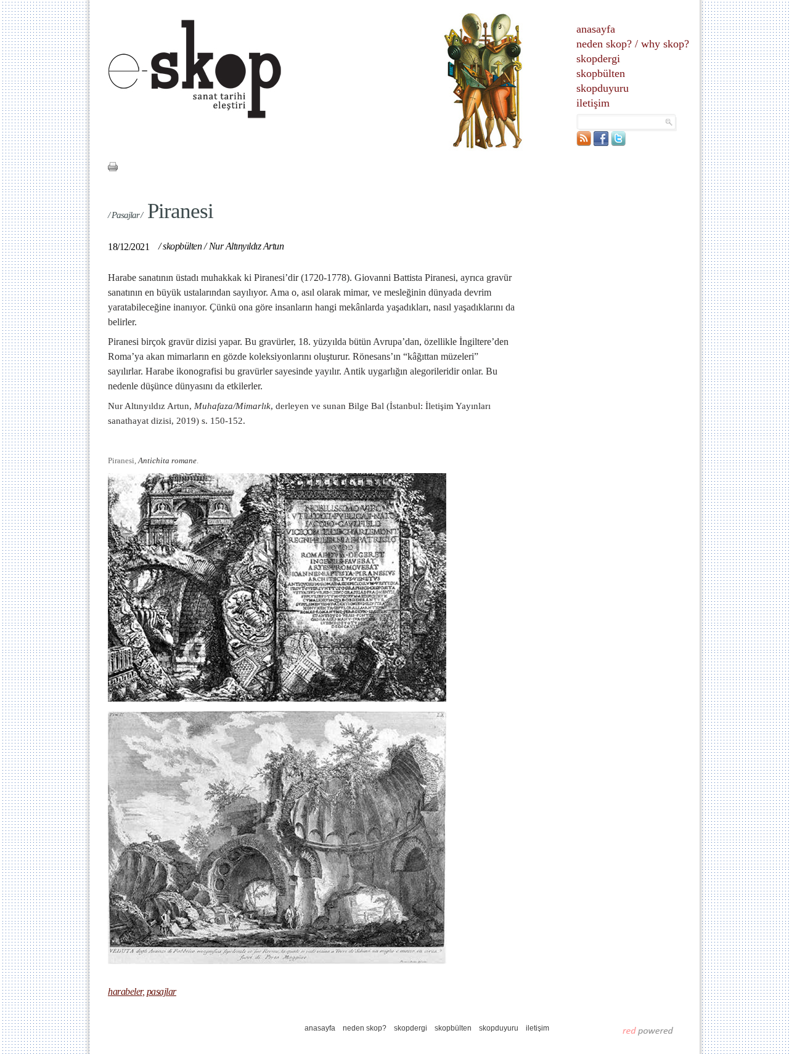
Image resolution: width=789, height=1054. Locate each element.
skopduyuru (602, 88)
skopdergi (598, 58)
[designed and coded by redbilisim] (648, 1030)
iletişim (593, 103)
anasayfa (595, 29)
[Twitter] (618, 143)
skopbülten (600, 73)
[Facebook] (601, 143)
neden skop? (604, 44)
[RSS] (583, 143)
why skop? (665, 44)
